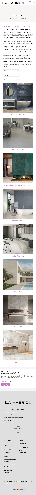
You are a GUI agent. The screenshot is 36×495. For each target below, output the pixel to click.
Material (6, 70)
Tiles (5, 445)
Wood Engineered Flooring (10, 460)
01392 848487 (18, 428)
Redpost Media (9, 483)
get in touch (26, 48)
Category (6, 75)
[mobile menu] (33, 2)
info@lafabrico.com (18, 434)
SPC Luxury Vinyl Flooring (9, 466)
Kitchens (7, 452)
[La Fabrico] (13, 2)
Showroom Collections (7, 441)
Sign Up (5, 385)
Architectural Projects (8, 471)
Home (12, 18)
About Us (22, 440)
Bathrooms (7, 449)
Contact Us (23, 443)
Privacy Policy (23, 447)
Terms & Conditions (22, 451)
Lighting (6, 456)
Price (5, 79)
